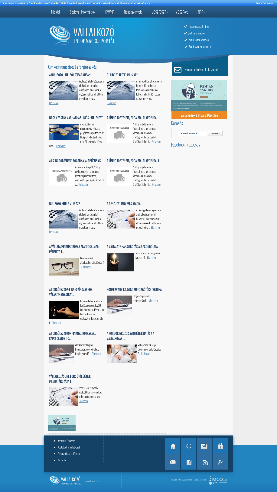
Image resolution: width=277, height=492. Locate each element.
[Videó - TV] (220, 446)
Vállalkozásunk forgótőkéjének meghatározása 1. (70, 379)
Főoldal (55, 12)
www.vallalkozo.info (91, 481)
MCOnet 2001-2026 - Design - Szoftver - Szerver (188, 479)
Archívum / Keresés (66, 441)
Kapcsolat (62, 460)
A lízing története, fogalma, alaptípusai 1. (133, 160)
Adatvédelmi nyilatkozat (69, 447)
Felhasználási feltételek (69, 454)
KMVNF (109, 12)
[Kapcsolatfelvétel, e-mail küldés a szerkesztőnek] (172, 462)
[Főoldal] (172, 446)
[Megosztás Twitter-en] (204, 446)
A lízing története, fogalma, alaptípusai (132, 117)
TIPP (200, 12)
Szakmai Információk (82, 12)
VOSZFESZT (159, 12)
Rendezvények (133, 12)
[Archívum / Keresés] (220, 462)
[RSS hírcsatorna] (204, 462)
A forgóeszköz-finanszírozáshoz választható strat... (70, 292)
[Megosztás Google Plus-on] (188, 446)
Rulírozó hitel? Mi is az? (122, 74)
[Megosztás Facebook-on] (188, 462)
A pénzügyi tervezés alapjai (124, 203)
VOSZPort (182, 12)
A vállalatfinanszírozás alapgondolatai (132, 246)
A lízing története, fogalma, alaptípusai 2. (75, 160)
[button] (215, 133)
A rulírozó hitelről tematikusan (69, 74)
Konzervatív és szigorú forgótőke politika (134, 289)
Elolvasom (53, 103)
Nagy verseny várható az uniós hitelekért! (76, 117)
